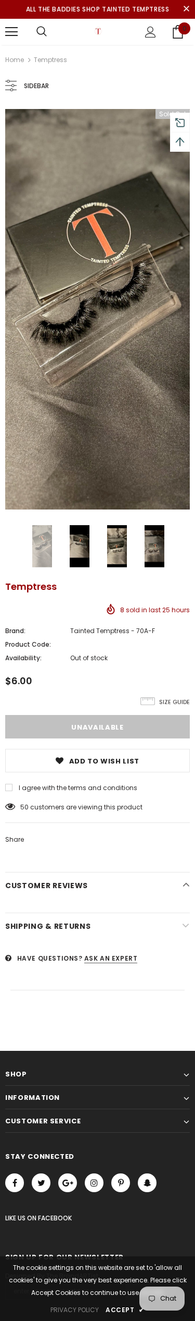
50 (24, 807)
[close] (186, 9)
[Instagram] (94, 1182)
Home (14, 59)
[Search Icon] (41, 32)
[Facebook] (14, 1182)
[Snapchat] (147, 1182)
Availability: (23, 657)
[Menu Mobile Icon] (11, 32)
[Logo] (98, 31)
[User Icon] (150, 32)
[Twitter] (41, 1182)
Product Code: (28, 644)
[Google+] (67, 1182)
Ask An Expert (111, 958)
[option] (97, 309)
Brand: (15, 630)
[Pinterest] (120, 1182)
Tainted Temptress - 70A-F (112, 630)
